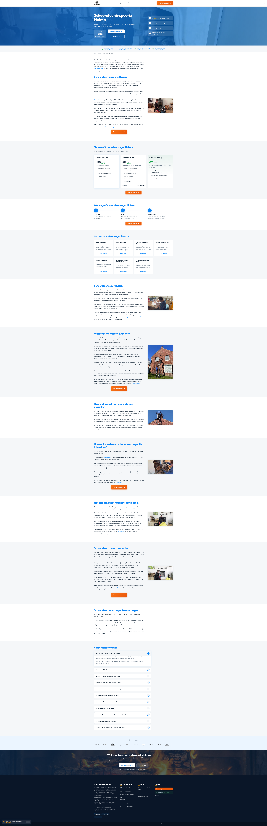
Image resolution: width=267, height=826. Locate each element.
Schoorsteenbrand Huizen (126, 791)
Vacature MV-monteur (143, 796)
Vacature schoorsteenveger (126, 806)
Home (95, 53)
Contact (143, 3)
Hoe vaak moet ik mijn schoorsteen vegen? (107, 669)
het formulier (124, 127)
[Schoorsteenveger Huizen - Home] (97, 3)
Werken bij (157, 799)
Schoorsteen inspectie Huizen (127, 788)
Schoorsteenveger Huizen (112, 127)
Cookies (161, 824)
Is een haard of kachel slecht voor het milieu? (107, 695)
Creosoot (96, 100)
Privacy (156, 824)
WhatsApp (117, 36)
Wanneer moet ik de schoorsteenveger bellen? (108, 676)
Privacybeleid (8, 822)
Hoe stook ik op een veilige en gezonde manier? (108, 682)
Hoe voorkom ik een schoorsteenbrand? (106, 702)
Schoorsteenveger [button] (117, 3)
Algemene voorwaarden (149, 824)
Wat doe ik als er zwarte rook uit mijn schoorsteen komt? (111, 714)
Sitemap (171, 824)
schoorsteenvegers (108, 457)
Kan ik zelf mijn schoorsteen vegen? (105, 708)
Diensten (99, 53)
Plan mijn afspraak (164, 3)
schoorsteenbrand (98, 69)
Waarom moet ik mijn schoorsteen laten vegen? (108, 653)
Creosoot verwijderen (125, 803)
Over (136, 3)
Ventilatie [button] (128, 3)
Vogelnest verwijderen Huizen (127, 794)
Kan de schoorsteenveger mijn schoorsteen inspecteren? (111, 689)
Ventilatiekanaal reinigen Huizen (145, 793)
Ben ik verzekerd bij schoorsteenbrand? (106, 721)
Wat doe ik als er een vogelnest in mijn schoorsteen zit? (110, 727)
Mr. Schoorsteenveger (118, 824)
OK (28, 822)
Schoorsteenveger (124, 317)
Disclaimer (166, 824)
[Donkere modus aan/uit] (264, 3)
